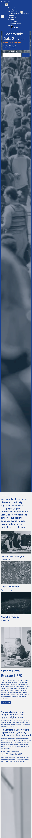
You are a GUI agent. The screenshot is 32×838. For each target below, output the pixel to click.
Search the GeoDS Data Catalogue (12, 52)
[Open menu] (2, 16)
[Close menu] (6, 4)
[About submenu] (13, 19)
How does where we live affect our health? (11, 752)
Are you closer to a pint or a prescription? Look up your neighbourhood (12, 715)
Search (26, 55)
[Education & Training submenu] (21, 12)
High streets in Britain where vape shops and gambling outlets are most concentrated (16, 732)
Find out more (6, 702)
